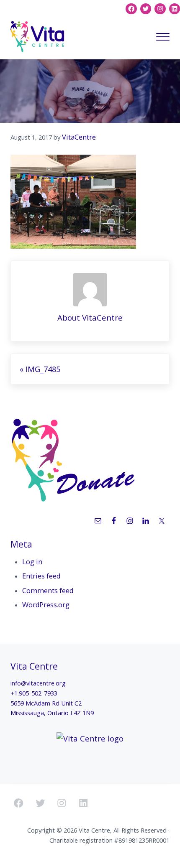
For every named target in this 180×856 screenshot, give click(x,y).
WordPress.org (45, 604)
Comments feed (47, 590)
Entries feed (41, 576)
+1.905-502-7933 (33, 693)
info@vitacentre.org (38, 683)
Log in (32, 561)
